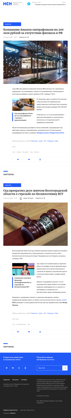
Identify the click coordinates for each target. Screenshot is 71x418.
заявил (64, 300)
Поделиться (23, 37)
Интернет (26, 152)
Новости (34, 141)
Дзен (41, 141)
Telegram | (51, 141)
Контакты (15, 380)
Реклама (24, 380)
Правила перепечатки (10, 410)
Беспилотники (21, 324)
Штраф (19, 152)
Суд (31, 152)
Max (56, 141)
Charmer (12, 413)
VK (45, 141)
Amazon (36, 152)
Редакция (6, 380)
